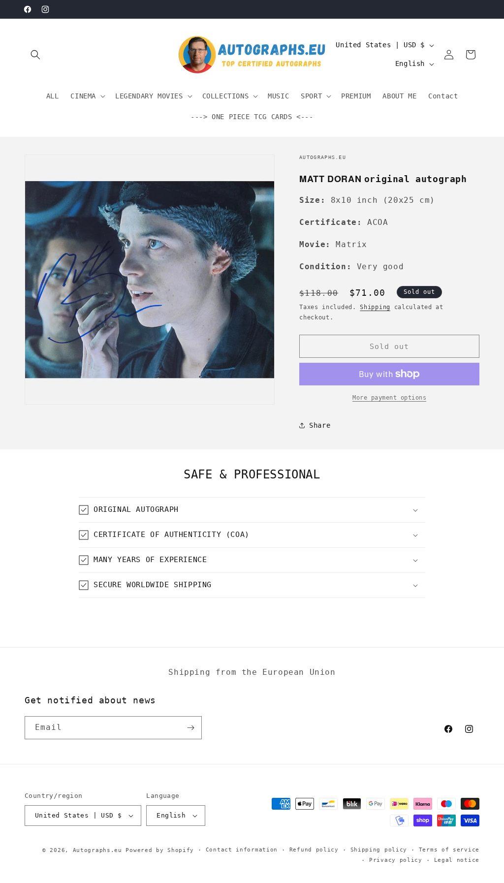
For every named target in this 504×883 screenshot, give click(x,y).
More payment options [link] (389, 397)
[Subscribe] (190, 727)
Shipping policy (379, 850)
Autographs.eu (97, 850)
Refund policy (314, 850)
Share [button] (319, 425)
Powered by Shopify (160, 850)
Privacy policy (395, 860)
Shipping (375, 307)
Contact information (242, 850)
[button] (35, 54)
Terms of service (449, 850)
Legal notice (456, 860)
